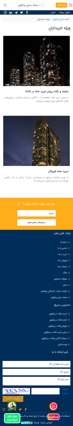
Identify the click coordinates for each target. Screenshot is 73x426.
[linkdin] (10, 12)
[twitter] (21, 12)
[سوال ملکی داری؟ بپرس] (11, 405)
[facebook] (27, 12)
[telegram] (16, 12)
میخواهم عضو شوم (36, 222)
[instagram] (5, 12)
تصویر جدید (65, 391)
